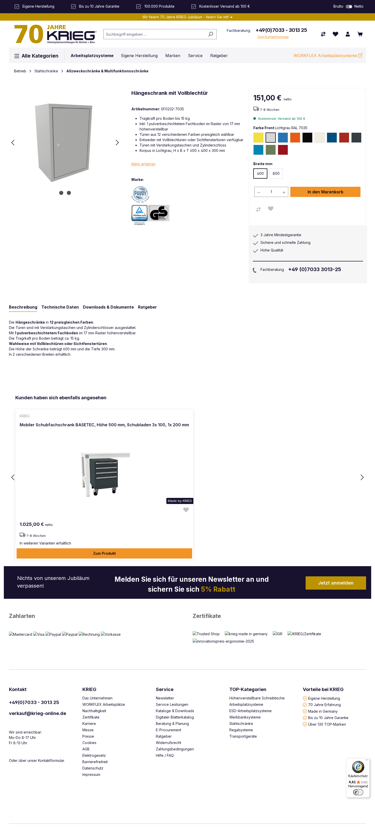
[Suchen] (211, 34)
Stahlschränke (241, 723)
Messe (88, 730)
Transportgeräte (243, 736)
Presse (88, 736)
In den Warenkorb (325, 191)
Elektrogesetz (94, 755)
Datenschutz (92, 768)
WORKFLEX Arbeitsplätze (103, 704)
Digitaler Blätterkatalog (175, 717)
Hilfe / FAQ (165, 755)
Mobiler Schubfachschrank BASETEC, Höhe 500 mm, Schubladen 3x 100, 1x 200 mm (104, 424)
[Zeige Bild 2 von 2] (69, 193)
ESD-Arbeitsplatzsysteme (250, 711)
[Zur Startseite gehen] (53, 34)
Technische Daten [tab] (60, 307)
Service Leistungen (172, 704)
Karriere (89, 723)
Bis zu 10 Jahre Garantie (328, 717)
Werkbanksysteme (245, 717)
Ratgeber (164, 736)
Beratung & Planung (172, 723)
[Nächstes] (117, 142)
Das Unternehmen (97, 698)
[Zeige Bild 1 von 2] (61, 193)
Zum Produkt (104, 553)
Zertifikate (207, 616)
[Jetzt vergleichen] (323, 34)
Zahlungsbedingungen (175, 749)
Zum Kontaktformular (273, 37)
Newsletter (165, 698)
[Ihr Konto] (348, 34)
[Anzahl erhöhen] (284, 192)
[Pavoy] (149, 194)
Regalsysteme (241, 730)
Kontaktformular (51, 760)
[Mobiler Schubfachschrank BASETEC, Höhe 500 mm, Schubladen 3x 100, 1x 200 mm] (104, 474)
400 (260, 173)
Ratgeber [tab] (147, 307)
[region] (187, 477)
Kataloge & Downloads (175, 711)
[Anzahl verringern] (258, 192)
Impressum (91, 774)
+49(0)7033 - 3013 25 (281, 30)
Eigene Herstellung (324, 698)
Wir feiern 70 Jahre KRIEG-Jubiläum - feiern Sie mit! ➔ (187, 17)
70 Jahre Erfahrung (324, 704)
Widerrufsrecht (168, 742)
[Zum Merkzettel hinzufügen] (270, 209)
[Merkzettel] (335, 34)
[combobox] (154, 34)
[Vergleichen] (258, 209)
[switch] (349, 7)
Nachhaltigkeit (94, 711)
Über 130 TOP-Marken (327, 724)
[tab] (23, 307)
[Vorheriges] (13, 142)
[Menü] (367, 761)
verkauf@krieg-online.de (37, 713)
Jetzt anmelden (336, 583)
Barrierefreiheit (95, 762)
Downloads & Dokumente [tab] (108, 307)
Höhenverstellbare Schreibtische (257, 698)
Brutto (338, 6)
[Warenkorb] (360, 34)
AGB (86, 749)
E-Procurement (168, 730)
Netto (359, 6)
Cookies (89, 742)
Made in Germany (323, 711)
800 (276, 173)
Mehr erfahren (143, 164)
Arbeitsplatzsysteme (246, 704)
